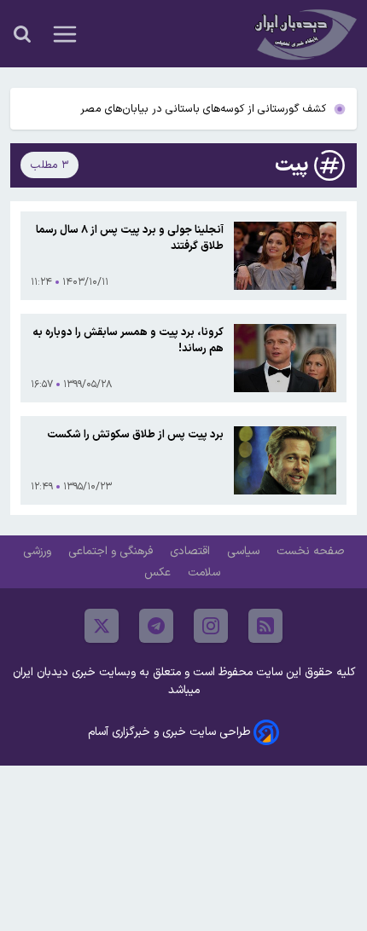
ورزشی (39, 551)
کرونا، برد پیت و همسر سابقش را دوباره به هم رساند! (128, 340)
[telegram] (156, 626)
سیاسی (245, 551)
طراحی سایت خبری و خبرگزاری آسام (169, 732)
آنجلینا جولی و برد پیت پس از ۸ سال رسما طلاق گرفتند (130, 238)
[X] (101, 626)
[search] (22, 34)
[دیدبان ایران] (304, 34)
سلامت (206, 572)
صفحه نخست (310, 551)
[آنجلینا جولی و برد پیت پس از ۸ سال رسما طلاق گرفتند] (285, 256)
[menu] (65, 34)
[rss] (265, 626)
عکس (159, 572)
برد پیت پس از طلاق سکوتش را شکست (135, 434)
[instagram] (211, 626)
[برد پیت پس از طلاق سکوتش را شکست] (285, 460)
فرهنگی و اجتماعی (112, 551)
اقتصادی (191, 551)
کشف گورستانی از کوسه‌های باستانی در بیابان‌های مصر (203, 109)
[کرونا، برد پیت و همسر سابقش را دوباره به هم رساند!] (285, 358)
